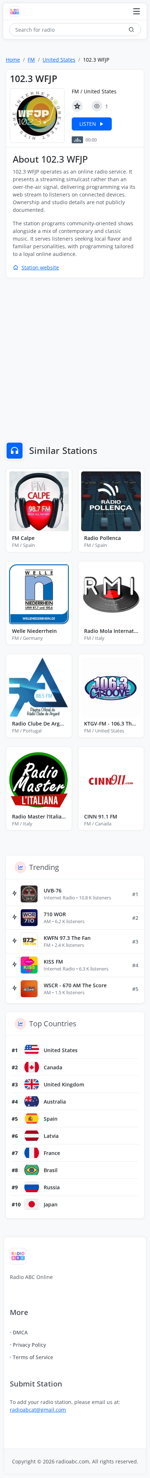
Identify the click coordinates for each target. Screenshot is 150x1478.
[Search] (131, 29)
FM (31, 59)
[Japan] (31, 1204)
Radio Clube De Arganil (39, 723)
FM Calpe (23, 537)
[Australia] (31, 1101)
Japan (51, 1204)
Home (13, 59)
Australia (55, 1101)
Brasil (51, 1170)
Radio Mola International (111, 630)
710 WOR (55, 914)
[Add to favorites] (77, 106)
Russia (52, 1187)
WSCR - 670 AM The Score (75, 985)
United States (59, 59)
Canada (53, 1067)
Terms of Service (33, 1357)
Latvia (51, 1135)
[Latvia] (31, 1135)
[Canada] (31, 1067)
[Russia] (31, 1187)
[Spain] (31, 1118)
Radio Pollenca (102, 537)
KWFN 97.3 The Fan (67, 937)
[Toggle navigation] (136, 12)
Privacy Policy (29, 1344)
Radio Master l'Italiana (39, 816)
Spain (51, 1118)
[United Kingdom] (31, 1084)
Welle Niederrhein (34, 630)
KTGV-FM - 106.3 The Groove (111, 723)
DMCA (20, 1332)
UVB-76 (53, 890)
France (52, 1153)
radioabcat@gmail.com (38, 1409)
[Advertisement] (75, 361)
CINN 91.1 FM (100, 816)
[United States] (31, 1050)
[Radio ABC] (16, 11)
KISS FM (53, 961)
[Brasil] (31, 1169)
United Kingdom (64, 1084)
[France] (31, 1152)
